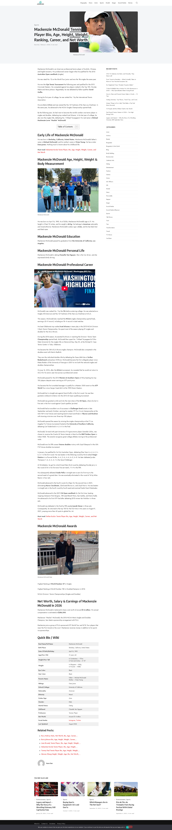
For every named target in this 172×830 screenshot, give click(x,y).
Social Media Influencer (113, 210)
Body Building (110, 153)
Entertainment (110, 167)
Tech (107, 221)
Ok (127, 827)
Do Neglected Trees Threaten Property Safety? (119, 85)
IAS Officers (109, 182)
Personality (109, 196)
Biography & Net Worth (113, 146)
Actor (107, 132)
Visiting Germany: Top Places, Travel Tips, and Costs (121, 100)
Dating (108, 164)
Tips (107, 224)
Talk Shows (109, 217)
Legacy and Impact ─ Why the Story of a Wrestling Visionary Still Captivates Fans (121, 119)
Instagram (72, 720)
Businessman (109, 157)
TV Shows (109, 235)
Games (108, 175)
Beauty (108, 139)
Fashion (108, 171)
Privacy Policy (61, 824)
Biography (109, 143)
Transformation (110, 228)
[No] (130, 827)
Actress (108, 136)
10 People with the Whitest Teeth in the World (119, 109)
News (107, 192)
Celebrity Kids (110, 160)
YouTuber (109, 238)
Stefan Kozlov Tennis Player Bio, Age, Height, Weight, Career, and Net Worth (67, 517)
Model (108, 189)
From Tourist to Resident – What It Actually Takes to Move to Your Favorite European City (121, 80)
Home (108, 178)
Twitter (78, 720)
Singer (108, 203)
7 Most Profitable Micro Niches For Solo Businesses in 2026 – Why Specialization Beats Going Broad (122, 90)
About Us (37, 824)
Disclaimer (52, 824)
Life (107, 185)
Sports (36, 25)
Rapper (108, 199)
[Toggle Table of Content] (76, 126)
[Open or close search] (136, 2)
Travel (108, 231)
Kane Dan (37, 45)
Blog (107, 150)
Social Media (110, 206)
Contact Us (44, 824)
